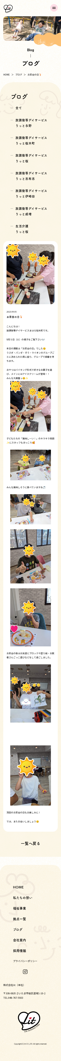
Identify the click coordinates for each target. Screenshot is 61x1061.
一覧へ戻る (30, 843)
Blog (30, 49)
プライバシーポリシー (25, 961)
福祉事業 (19, 908)
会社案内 (19, 940)
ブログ (18, 74)
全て (18, 107)
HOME (6, 74)
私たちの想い (22, 897)
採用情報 (19, 950)
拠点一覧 (19, 919)
